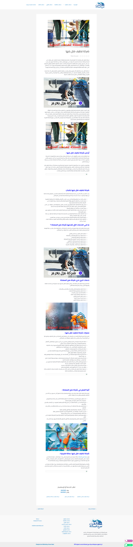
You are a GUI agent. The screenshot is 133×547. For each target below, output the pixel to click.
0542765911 (63, 490)
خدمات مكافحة (58, 4)
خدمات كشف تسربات (31, 4)
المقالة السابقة (92, 508)
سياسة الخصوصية (37, 520)
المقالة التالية (40, 508)
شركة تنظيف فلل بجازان (69, 496)
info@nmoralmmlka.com (37, 525)
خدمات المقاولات (66, 533)
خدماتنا (37, 518)
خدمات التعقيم (66, 529)
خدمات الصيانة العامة (66, 531)
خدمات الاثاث (41, 4)
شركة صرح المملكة (82, 456)
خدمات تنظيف (68, 4)
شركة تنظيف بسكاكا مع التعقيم (52, 496)
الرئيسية (75, 4)
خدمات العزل (49, 4)
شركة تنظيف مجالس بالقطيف (83, 496)
